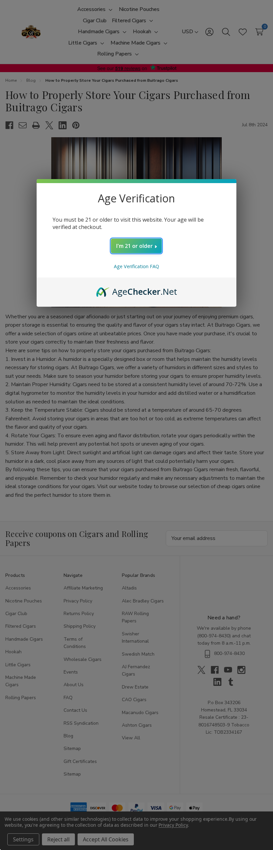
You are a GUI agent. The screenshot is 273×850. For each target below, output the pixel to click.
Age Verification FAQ (136, 266)
